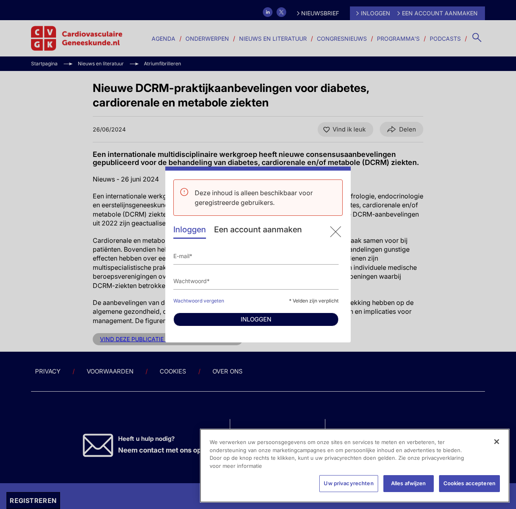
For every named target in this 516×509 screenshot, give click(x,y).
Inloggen (189, 229)
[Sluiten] (497, 442)
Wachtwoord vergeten (198, 301)
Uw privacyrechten (348, 483)
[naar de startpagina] (335, 231)
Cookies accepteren (469, 483)
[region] (355, 466)
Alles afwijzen (408, 483)
